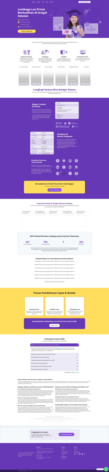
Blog (47, 2)
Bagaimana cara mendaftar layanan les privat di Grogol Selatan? (45, 344)
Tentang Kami (64, 453)
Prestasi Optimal (23, 470)
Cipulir (41, 417)
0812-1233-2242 (60, 348)
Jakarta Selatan (60, 416)
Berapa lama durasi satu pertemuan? (39, 363)
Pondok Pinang (67, 417)
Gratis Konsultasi (84, 2)
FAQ (43, 2)
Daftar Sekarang (27, 31)
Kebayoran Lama (53, 416)
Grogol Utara (48, 417)
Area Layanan (30, 470)
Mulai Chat (54, 325)
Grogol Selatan (44, 417)
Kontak (51, 2)
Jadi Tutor (63, 458)
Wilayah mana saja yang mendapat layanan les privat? (43, 360)
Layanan (33, 2)
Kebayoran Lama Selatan (54, 417)
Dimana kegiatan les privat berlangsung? (40, 357)
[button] (97, 469)
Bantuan (75, 448)
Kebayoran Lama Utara (62, 417)
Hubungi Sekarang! (66, 434)
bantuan (77, 372)
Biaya (39, 2)
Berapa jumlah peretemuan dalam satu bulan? (41, 366)
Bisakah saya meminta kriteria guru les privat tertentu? (43, 354)
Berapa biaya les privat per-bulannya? (39, 369)
